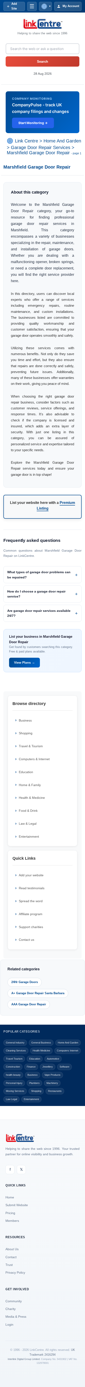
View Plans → (24, 662)
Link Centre (26, 141)
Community (13, 1301)
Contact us (26, 939)
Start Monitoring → (33, 123)
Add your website (31, 875)
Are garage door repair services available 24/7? (38, 613)
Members (12, 1221)
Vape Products (52, 1074)
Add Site (14, 6)
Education (26, 772)
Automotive (53, 1058)
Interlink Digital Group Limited (24, 1359)
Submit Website (16, 1205)
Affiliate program (30, 914)
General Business (41, 1042)
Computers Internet (67, 1050)
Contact (11, 1257)
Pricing (10, 1213)
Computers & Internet (34, 759)
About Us (12, 1249)
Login (9, 1324)
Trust (9, 1265)
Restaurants (55, 1091)
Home (9, 1197)
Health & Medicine (32, 797)
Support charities (31, 927)
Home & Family (30, 785)
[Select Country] (11, 141)
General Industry (15, 1042)
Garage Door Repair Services (40, 147)
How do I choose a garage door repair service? (36, 594)
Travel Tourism (14, 1058)
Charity (10, 1309)
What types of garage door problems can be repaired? (38, 574)
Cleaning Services (16, 1050)
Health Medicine (41, 1050)
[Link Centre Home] (43, 24)
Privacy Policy (15, 1272)
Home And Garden (62, 141)
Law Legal (11, 1099)
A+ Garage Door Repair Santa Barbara (37, 993)
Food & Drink (28, 810)
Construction (13, 1066)
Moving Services (15, 1091)
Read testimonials (31, 888)
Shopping (25, 733)
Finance (31, 1066)
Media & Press (15, 1316)
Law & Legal (27, 823)
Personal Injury (14, 1083)
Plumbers (34, 1083)
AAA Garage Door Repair (28, 1004)
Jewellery (47, 1066)
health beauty (13, 1074)
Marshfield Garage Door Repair (38, 152)
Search (42, 61)
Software (64, 1066)
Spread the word (31, 901)
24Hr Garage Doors (24, 982)
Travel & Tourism (31, 746)
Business (25, 720)
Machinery (52, 1083)
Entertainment (29, 836)
